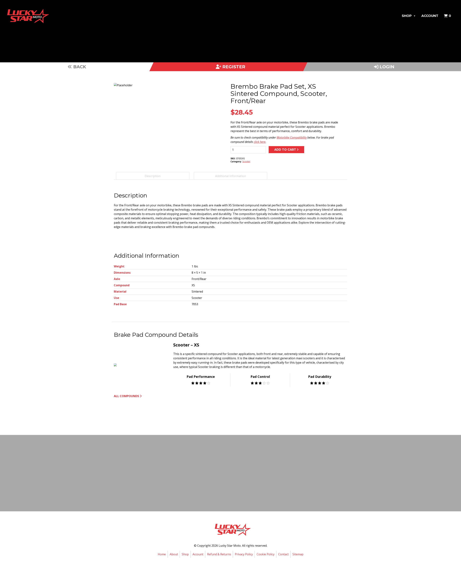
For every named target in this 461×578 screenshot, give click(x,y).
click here (259, 142)
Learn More (230, 485)
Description (152, 176)
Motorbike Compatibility (292, 137)
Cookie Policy (265, 554)
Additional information (230, 176)
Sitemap (297, 554)
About (174, 554)
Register (233, 66)
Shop (407, 16)
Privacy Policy (244, 554)
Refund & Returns (219, 554)
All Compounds (126, 396)
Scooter (246, 161)
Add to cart (285, 149)
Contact (283, 554)
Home (162, 554)
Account (429, 16)
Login (386, 66)
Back (79, 66)
